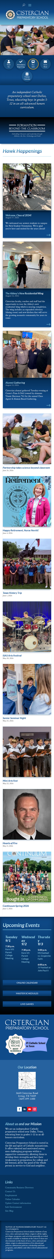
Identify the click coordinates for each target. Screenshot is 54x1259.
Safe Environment (13, 1207)
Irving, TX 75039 (27, 1096)
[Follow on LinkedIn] (24, 1109)
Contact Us (10, 1191)
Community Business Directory (19, 1187)
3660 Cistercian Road (27, 1093)
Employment (11, 1195)
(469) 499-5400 (27, 1099)
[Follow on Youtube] (29, 1109)
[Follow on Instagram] (34, 1109)
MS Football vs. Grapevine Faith (44, 956)
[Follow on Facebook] (19, 1109)
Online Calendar (12, 1199)
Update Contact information (18, 1203)
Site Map (9, 1210)
